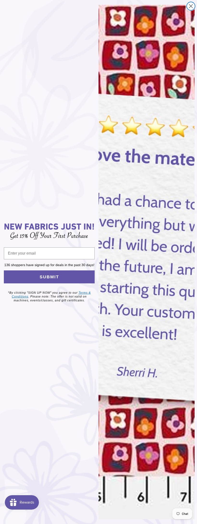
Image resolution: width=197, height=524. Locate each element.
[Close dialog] (191, 6)
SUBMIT (49, 276)
